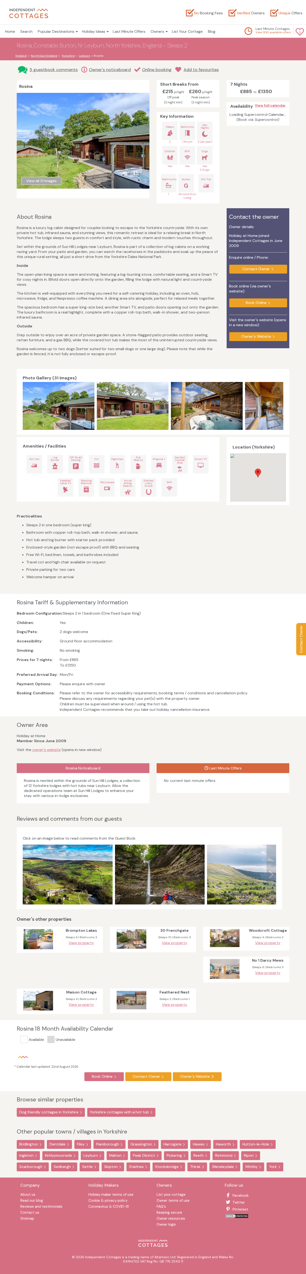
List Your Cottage (187, 31)
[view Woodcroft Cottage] (225, 948)
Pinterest (240, 1209)
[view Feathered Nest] (131, 1010)
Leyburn (90, 1155)
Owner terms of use (173, 1201)
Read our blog (31, 1201)
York (273, 1166)
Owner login (166, 1225)
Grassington (141, 1144)
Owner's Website (256, 336)
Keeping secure (169, 1213)
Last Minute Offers (129, 31)
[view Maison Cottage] (38, 1011)
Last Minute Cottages (273, 29)
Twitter (239, 1202)
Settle (87, 1166)
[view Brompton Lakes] (38, 950)
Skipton (111, 1166)
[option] (60, 406)
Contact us (29, 1213)
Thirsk (195, 1166)
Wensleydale (223, 1166)
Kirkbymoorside (58, 1155)
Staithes (136, 1166)
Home (10, 31)
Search (26, 31)
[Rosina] (58, 406)
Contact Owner (301, 639)
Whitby (251, 1166)
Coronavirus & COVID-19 (108, 1207)
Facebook (241, 1195)
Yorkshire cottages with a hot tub (119, 1112)
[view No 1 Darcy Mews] (225, 979)
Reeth (198, 1155)
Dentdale (57, 1144)
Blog (211, 31)
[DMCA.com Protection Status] (237, 1217)
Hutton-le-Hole (255, 1144)
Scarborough (30, 1166)
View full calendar (270, 105)
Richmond (223, 1155)
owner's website (46, 749)
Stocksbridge (167, 1166)
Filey (81, 1144)
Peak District (144, 1155)
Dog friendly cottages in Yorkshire (48, 1112)
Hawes (198, 1144)
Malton (115, 1155)
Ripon (249, 1155)
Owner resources (171, 1219)
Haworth (223, 1144)
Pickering (174, 1155)
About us (27, 1195)
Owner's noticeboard (110, 70)
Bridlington (28, 1144)
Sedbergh (62, 1166)
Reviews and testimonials (41, 1207)
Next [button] (278, 406)
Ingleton (26, 1155)
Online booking (157, 70)
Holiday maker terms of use (110, 1195)
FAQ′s (161, 1207)
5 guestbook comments (53, 70)
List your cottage (171, 1195)
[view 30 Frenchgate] (131, 949)
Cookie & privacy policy (107, 1201)
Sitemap (27, 1219)
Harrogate (172, 1144)
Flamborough (107, 1144)
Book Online (256, 302)
